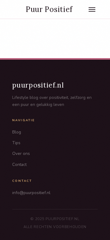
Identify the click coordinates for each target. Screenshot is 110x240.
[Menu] (92, 9)
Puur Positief (49, 9)
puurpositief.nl (38, 85)
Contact (19, 164)
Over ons (21, 153)
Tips (16, 143)
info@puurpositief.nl (31, 193)
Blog (16, 132)
